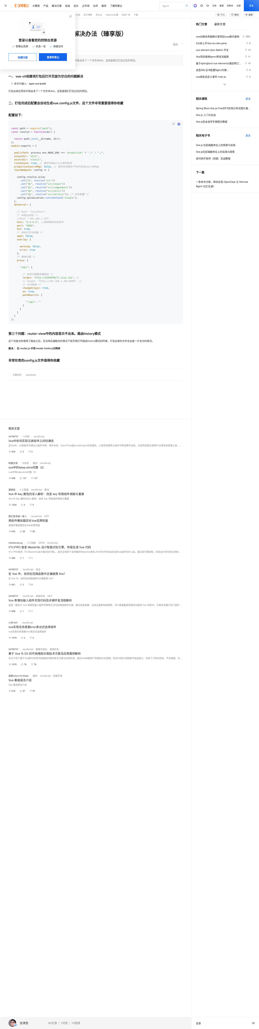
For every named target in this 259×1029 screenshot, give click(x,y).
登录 (251, 5)
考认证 (99, 14)
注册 (238, 5)
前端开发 (40, 596)
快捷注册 (23, 57)
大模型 (36, 5)
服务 (103, 5)
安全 (38, 569)
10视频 (75, 1023)
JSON (41, 542)
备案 (222, 5)
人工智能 (24, 489)
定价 (76, 5)
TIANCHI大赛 (112, 14)
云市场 (86, 5)
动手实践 (76, 14)
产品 (45, 5)
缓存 (35, 463)
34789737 (13, 436)
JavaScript (31, 374)
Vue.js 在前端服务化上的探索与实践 (215, 145)
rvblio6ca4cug (15, 542)
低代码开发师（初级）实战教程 (213, 158)
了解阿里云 (116, 5)
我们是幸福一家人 (17, 516)
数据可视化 (41, 649)
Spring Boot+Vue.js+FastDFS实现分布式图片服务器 (223, 108)
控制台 (230, 5)
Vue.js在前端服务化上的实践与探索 (215, 151)
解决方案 (57, 5)
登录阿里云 (53, 57)
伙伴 (95, 5)
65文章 (52, 1023)
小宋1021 (13, 622)
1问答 (64, 1023)
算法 (46, 489)
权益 (67, 5)
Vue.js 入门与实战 (206, 115)
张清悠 (24, 1023)
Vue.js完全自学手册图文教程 (211, 121)
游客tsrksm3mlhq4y (18, 675)
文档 (214, 5)
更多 (248, 98)
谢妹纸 (11, 489)
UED (46, 516)
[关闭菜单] (5, 5)
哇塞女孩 (13, 463)
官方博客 (88, 14)
